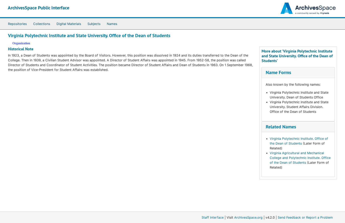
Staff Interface (213, 217)
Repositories (17, 24)
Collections (41, 24)
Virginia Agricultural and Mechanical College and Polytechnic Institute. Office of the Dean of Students (300, 158)
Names (112, 24)
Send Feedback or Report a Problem (305, 217)
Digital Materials (69, 24)
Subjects (93, 24)
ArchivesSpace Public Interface (38, 8)
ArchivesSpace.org (248, 217)
